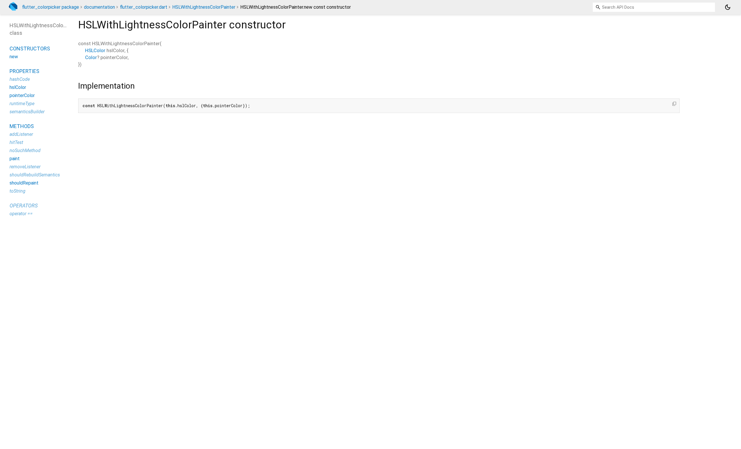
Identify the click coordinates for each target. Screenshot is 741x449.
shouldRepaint (24, 183)
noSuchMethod (25, 150)
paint (15, 158)
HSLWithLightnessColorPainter (203, 7)
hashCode (20, 79)
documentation (99, 7)
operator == (21, 213)
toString (17, 191)
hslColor (18, 87)
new (14, 56)
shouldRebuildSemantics (35, 175)
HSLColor (95, 50)
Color (91, 57)
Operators (24, 205)
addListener (21, 134)
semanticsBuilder (27, 111)
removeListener (25, 166)
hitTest (16, 142)
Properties (24, 71)
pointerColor (22, 95)
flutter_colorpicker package (50, 7)
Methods (22, 126)
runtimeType (22, 103)
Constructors (30, 48)
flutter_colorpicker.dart (143, 7)
